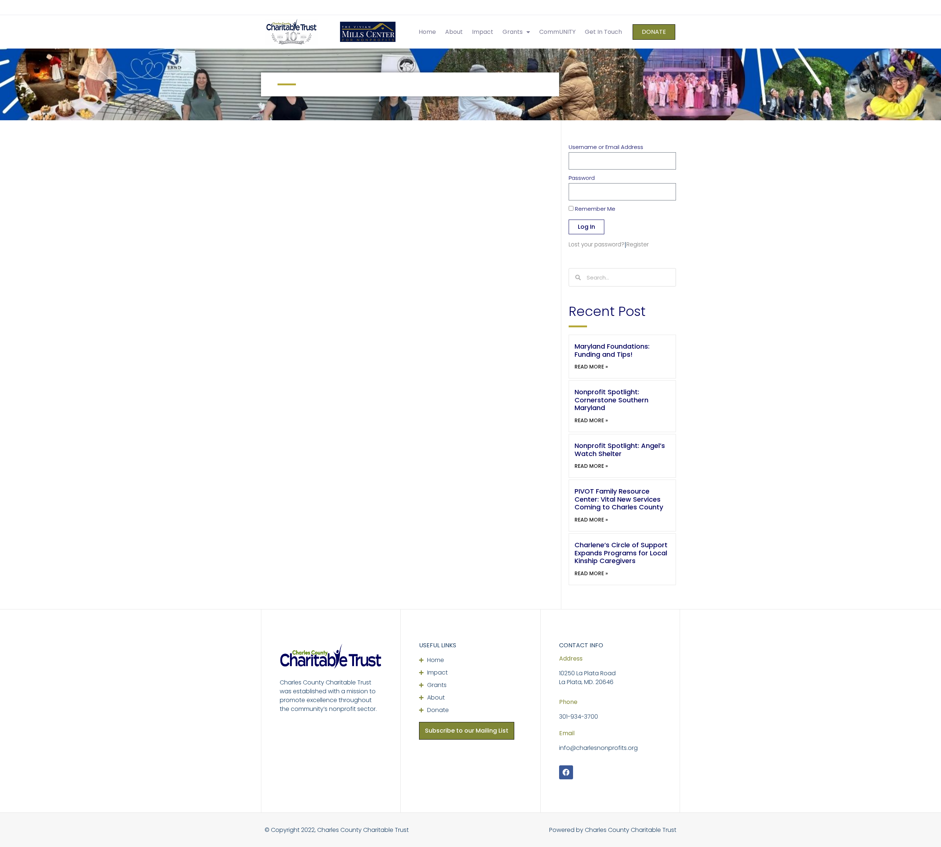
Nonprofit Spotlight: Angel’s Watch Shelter (620, 449)
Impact (482, 32)
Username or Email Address (606, 147)
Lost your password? (597, 244)
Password (582, 178)
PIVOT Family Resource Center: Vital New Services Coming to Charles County (619, 499)
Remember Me (594, 209)
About (454, 32)
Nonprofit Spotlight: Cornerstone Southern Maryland (611, 399)
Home (427, 32)
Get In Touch (603, 32)
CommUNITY (557, 32)
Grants (512, 32)
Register (637, 244)
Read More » (591, 366)
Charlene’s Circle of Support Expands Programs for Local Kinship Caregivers (621, 552)
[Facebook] (566, 772)
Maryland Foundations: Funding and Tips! (612, 350)
